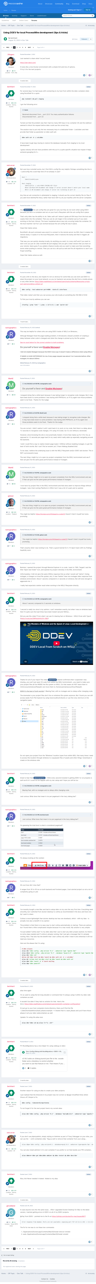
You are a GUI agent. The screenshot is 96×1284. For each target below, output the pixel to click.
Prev (7, 47)
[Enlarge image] (56, 728)
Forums (14, 10)
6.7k (8, 103)
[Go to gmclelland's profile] (11, 1212)
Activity (14, 16)
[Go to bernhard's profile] (5, 39)
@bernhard (52, 680)
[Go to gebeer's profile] (11, 502)
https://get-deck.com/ (28, 63)
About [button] (40, 4)
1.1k (9, 395)
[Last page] (33, 47)
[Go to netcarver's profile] (11, 172)
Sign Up (88, 9)
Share (75, 39)
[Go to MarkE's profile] (11, 385)
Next (29, 47)
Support (24, 16)
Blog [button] (67, 4)
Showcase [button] (48, 4)
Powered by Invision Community (48, 1281)
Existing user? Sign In (74, 10)
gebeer (11, 496)
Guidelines (5, 20)
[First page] (4, 47)
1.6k (9, 512)
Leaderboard (41, 16)
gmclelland (10, 1206)
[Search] (92, 15)
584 (9, 1222)
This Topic (85, 15)
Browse (6, 16)
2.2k (8, 181)
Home (5, 10)
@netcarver (28, 210)
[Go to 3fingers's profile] (11, 61)
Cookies (52, 1279)
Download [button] (75, 4)
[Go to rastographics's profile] (11, 334)
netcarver (11, 165)
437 (9, 71)
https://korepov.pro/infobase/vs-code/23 (50, 514)
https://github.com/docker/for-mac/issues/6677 (69, 1216)
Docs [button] (90, 4)
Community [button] (59, 4)
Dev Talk (25, 40)
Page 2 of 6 (40, 47)
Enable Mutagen (51, 347)
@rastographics (39, 778)
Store (32, 16)
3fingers (10, 54)
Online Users (23, 20)
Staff (14, 20)
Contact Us (44, 1279)
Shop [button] (84, 4)
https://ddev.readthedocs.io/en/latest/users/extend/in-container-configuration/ (52, 1004)
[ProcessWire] (13, 3)
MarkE (10, 378)
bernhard (14, 38)
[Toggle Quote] (23, 110)
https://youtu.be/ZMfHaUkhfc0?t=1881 (34, 618)
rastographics (10, 328)
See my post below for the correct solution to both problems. (42, 342)
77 (9, 344)
